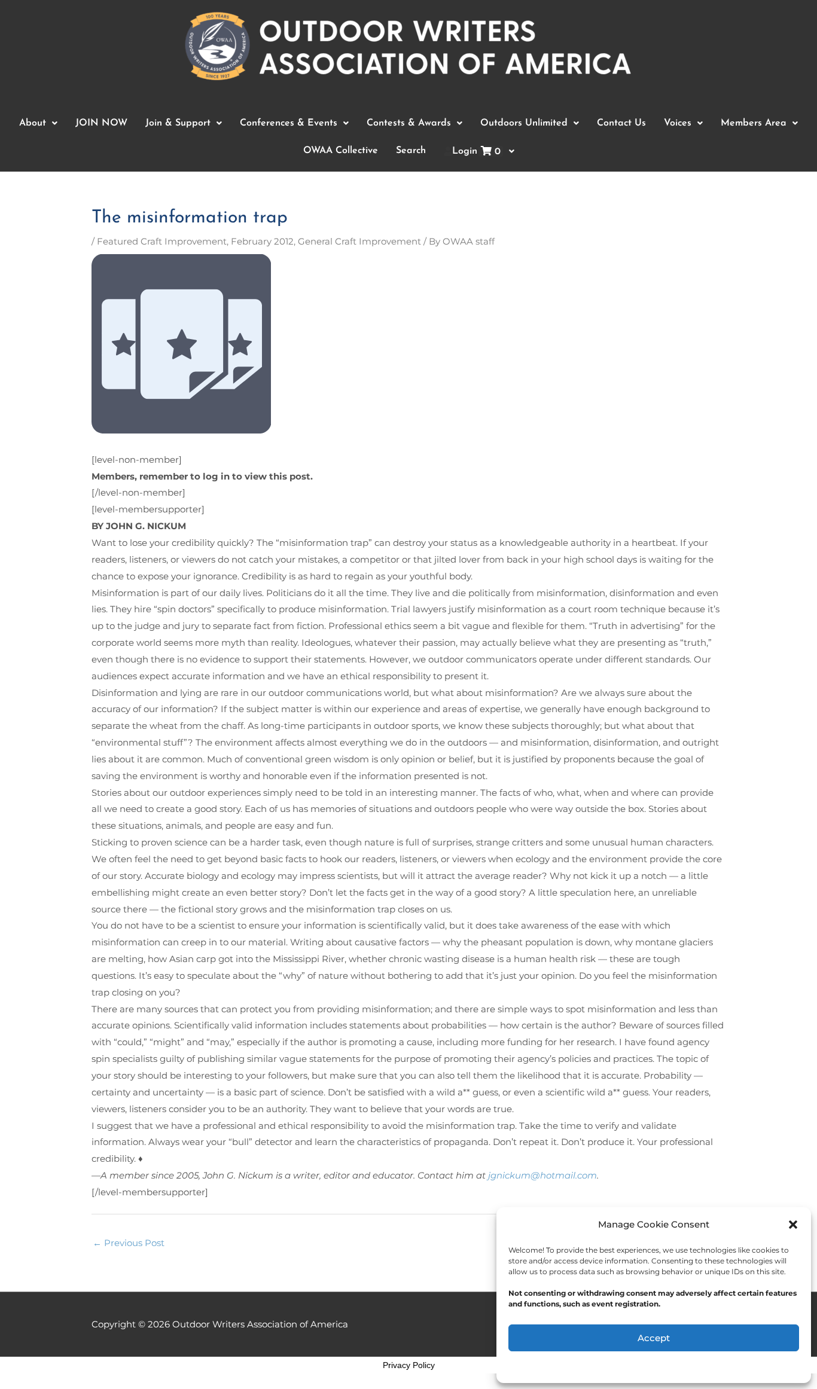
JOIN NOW (101, 123)
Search (411, 150)
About (32, 123)
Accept (654, 1338)
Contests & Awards (409, 123)
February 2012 (262, 241)
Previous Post (128, 1242)
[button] (793, 1225)
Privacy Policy (409, 1365)
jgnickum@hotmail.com (542, 1175)
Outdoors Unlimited (524, 123)
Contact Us (621, 123)
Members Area (753, 123)
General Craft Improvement (359, 241)
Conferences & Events (288, 123)
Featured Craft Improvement (162, 241)
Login (476, 151)
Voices (677, 123)
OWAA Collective (340, 150)
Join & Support (178, 123)
